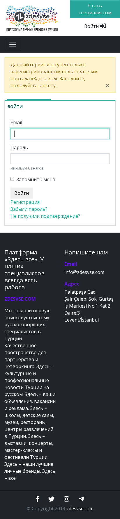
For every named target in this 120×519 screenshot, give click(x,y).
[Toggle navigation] (13, 44)
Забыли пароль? (28, 209)
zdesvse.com (79, 508)
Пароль (19, 147)
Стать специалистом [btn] (95, 9)
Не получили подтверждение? (45, 216)
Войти (92, 26)
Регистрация (25, 202)
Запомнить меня (35, 179)
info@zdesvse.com (84, 272)
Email (16, 122)
